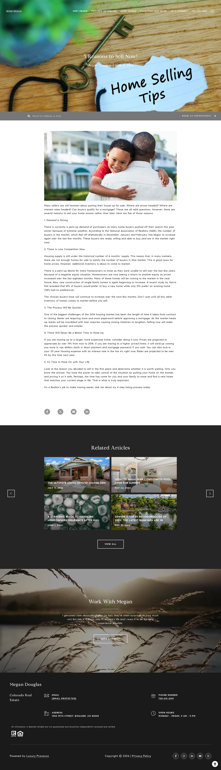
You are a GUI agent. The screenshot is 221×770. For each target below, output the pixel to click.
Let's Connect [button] (110, 639)
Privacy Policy (141, 756)
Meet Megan (80, 11)
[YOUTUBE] (200, 756)
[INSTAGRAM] (184, 756)
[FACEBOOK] (176, 756)
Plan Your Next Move (153, 11)
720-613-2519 (166, 698)
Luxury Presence (37, 756)
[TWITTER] (208, 756)
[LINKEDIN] (192, 756)
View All (111, 544)
